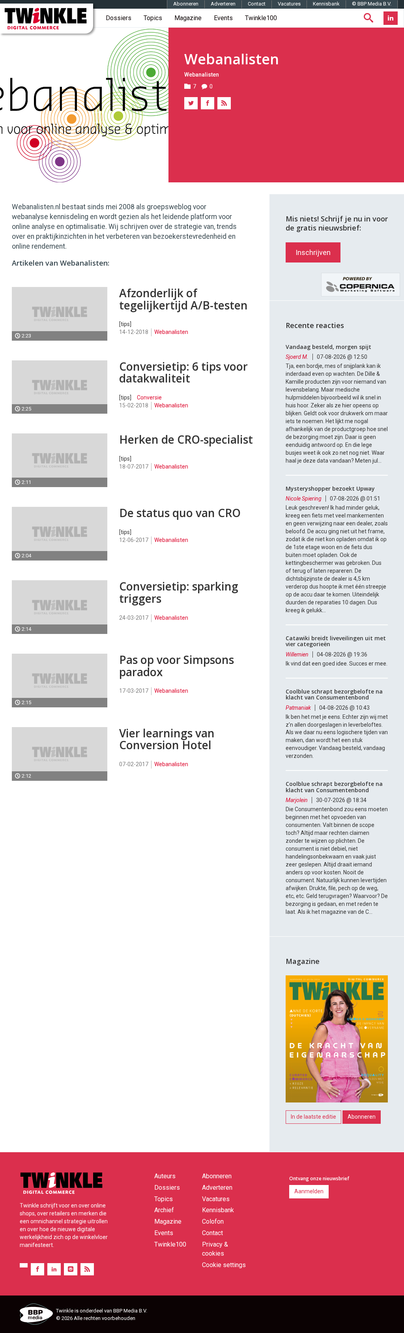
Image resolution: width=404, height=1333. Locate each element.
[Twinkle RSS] (87, 1269)
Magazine (188, 18)
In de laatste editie (313, 1117)
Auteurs (165, 1176)
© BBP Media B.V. (371, 4)
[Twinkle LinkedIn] (390, 18)
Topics (153, 18)
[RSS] (224, 103)
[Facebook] (207, 103)
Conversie (149, 397)
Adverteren (223, 4)
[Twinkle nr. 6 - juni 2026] (337, 1040)
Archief (164, 1210)
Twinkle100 (261, 18)
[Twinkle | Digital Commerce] (46, 19)
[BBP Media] (35, 1315)
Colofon (213, 1221)
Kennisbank (326, 4)
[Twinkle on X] (24, 1265)
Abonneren (185, 4)
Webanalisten (201, 74)
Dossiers (118, 18)
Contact (257, 4)
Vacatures (289, 4)
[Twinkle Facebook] (37, 1269)
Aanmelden (309, 1191)
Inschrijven (313, 252)
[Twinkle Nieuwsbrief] (70, 1269)
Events (223, 18)
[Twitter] (191, 103)
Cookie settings (224, 1265)
